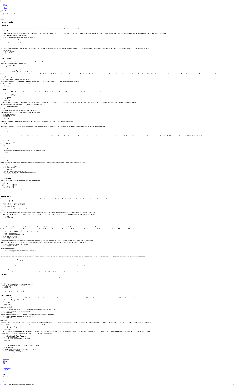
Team (4, 377)
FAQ (4, 4)
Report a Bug (5, 371)
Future (14, 28)
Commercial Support (7, 8)
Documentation (6, 3)
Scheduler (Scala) (7, 15)
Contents (4, 14)
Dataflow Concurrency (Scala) (9, 13)
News (4, 362)
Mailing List (5, 6)
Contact (4, 379)
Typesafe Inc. (6, 384)
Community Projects (7, 368)
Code (4, 7)
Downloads (5, 361)
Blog (4, 363)
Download (5, 5)
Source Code (5, 369)
